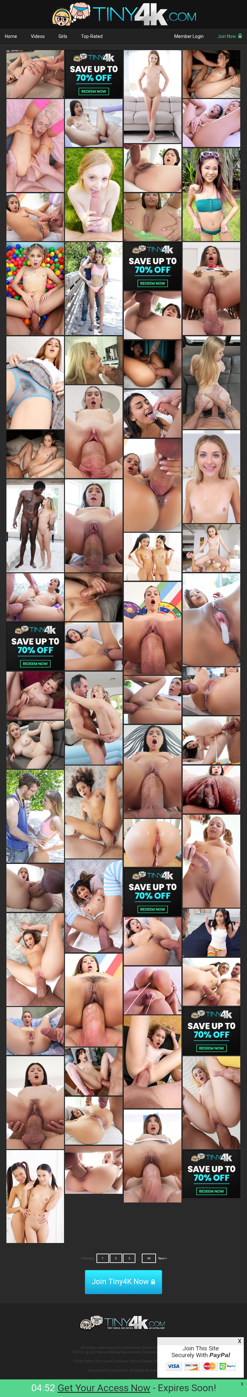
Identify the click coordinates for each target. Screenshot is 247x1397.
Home (11, 36)
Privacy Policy (83, 1361)
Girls (63, 36)
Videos (38, 36)
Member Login (189, 36)
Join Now (226, 36)
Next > (162, 1258)
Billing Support (141, 1361)
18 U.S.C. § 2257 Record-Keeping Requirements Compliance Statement (123, 1352)
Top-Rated (92, 36)
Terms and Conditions (112, 1361)
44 (149, 1258)
